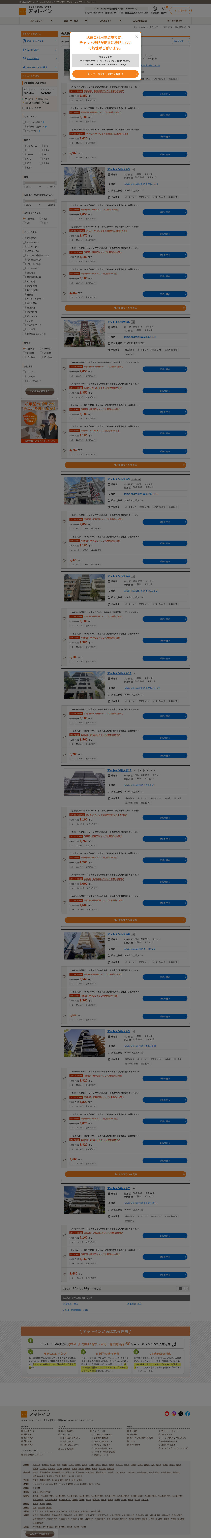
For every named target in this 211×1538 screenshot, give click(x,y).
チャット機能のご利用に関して (105, 74)
